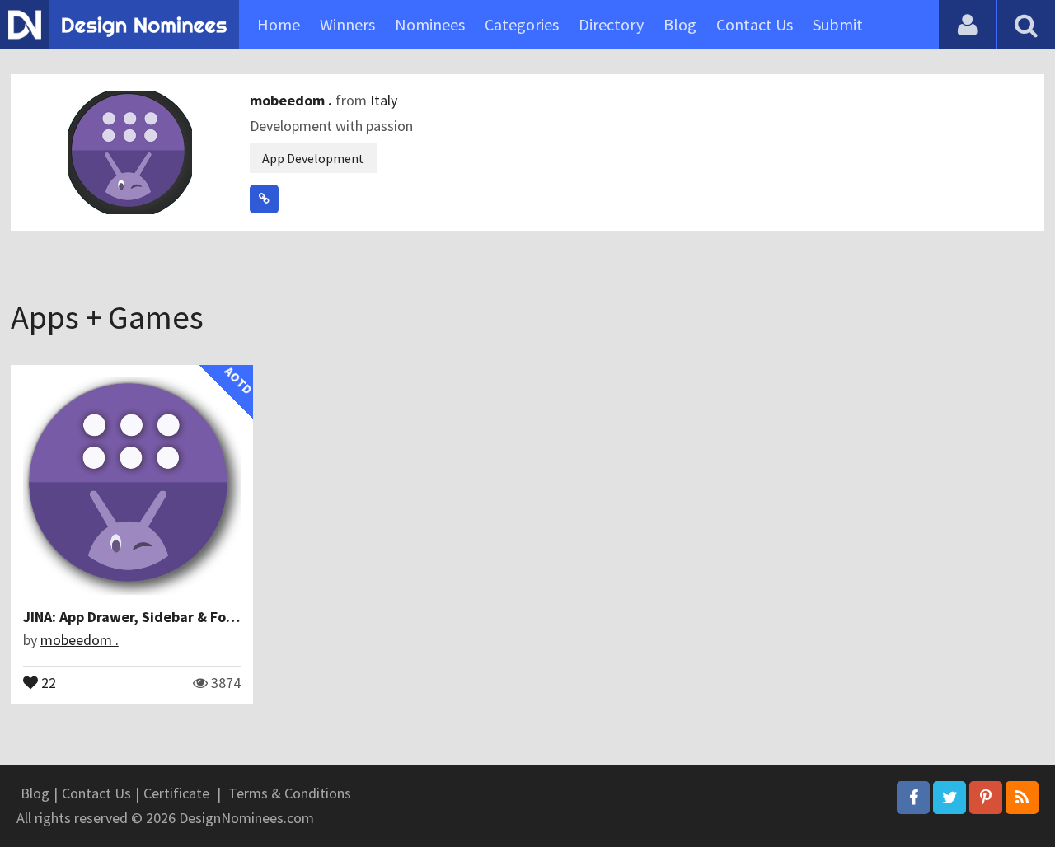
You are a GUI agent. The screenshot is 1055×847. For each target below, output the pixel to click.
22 (47, 681)
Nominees (430, 24)
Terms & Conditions (289, 793)
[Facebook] (913, 797)
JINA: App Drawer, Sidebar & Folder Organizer (173, 616)
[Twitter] (949, 797)
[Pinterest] (985, 797)
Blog (679, 24)
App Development (313, 158)
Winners (347, 24)
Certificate (176, 793)
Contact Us (754, 24)
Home (278, 24)
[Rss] (1022, 797)
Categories (522, 24)
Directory (611, 24)
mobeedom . (292, 100)
